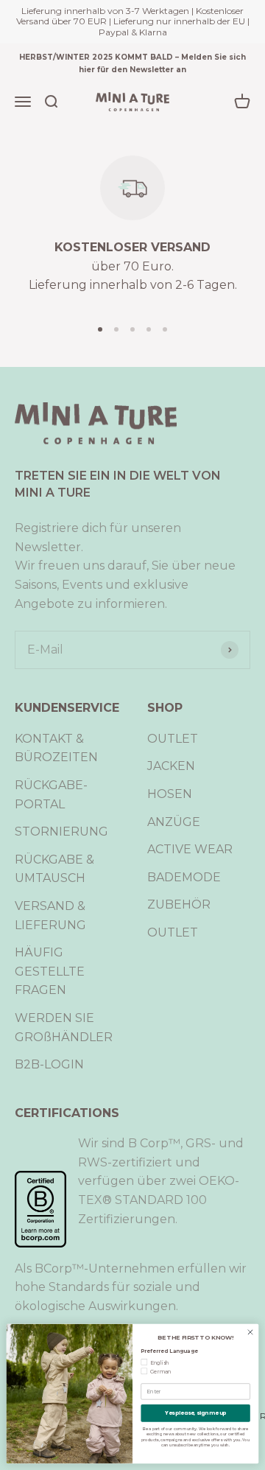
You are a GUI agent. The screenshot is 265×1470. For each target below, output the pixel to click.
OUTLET (172, 739)
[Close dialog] (249, 1331)
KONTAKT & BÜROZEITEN (56, 748)
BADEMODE (184, 877)
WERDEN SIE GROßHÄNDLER (64, 1027)
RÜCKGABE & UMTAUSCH (54, 869)
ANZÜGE (173, 822)
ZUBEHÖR (179, 904)
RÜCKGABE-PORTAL (51, 794)
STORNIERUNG (61, 832)
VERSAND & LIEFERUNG (50, 915)
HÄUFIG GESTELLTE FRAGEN (50, 971)
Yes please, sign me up (195, 1412)
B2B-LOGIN (49, 1064)
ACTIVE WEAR (190, 849)
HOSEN (169, 794)
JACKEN (171, 766)
